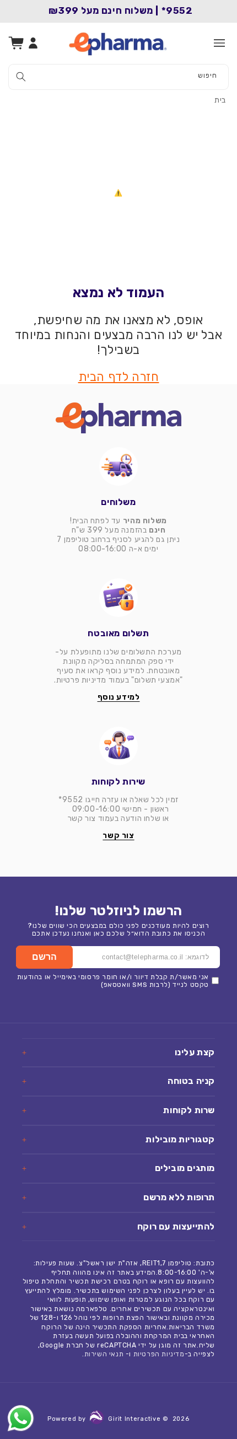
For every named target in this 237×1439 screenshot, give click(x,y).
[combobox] (118, 77)
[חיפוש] (21, 77)
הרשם (44, 957)
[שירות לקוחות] (118, 746)
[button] (219, 43)
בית (220, 100)
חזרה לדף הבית (118, 376)
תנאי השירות (104, 1354)
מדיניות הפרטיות (159, 1354)
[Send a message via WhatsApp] (21, 1418)
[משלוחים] (118, 466)
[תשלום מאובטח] (118, 597)
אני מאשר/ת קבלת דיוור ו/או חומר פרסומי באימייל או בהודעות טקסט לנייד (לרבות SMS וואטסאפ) (113, 981)
